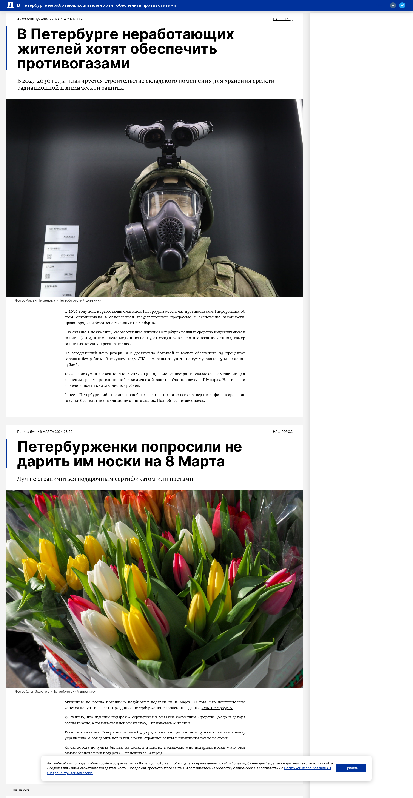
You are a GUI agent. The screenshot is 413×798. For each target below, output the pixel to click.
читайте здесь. (192, 401)
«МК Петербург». (217, 708)
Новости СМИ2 (21, 790)
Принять (351, 768)
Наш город (283, 19)
